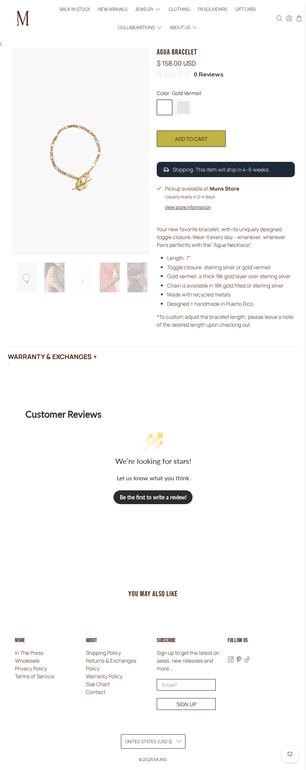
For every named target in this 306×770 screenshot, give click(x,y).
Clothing (179, 9)
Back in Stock (75, 9)
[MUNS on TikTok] (247, 660)
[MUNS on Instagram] (231, 660)
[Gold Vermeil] (164, 107)
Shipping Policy (103, 652)
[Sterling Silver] (183, 107)
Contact (95, 691)
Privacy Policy (31, 668)
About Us (180, 27)
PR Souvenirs (212, 9)
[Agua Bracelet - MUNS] (81, 151)
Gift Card (245, 9)
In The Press (29, 652)
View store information (188, 207)
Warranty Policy (104, 676)
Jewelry (144, 9)
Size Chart (98, 684)
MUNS (160, 759)
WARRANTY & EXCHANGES (50, 356)
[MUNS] (23, 18)
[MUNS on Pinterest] (239, 660)
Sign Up (186, 704)
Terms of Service (34, 676)
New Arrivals (112, 9)
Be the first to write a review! (153, 497)
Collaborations (136, 27)
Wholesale (27, 660)
